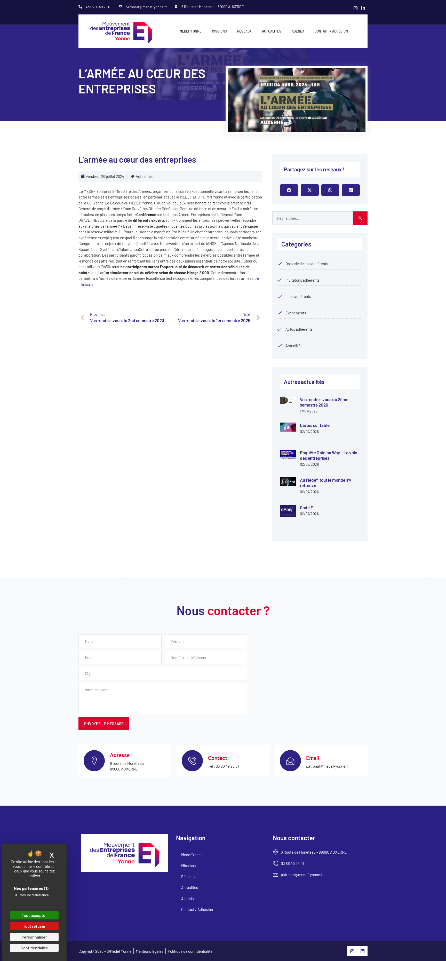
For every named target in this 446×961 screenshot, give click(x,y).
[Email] (290, 760)
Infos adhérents (298, 296)
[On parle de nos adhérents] (279, 264)
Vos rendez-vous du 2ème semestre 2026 (324, 402)
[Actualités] (279, 346)
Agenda (298, 31)
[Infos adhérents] (279, 297)
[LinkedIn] (363, 8)
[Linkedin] (362, 951)
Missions (219, 31)
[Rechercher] (360, 218)
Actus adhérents (299, 329)
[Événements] (279, 313)
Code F (306, 507)
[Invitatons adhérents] (279, 280)
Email (312, 757)
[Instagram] (356, 8)
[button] (289, 190)
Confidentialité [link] (34, 947)
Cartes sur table (315, 425)
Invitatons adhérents (302, 280)
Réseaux (244, 31)
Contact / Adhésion (331, 31)
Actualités (271, 31)
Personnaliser (34, 936)
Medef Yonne (191, 31)
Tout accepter (34, 915)
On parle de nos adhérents (306, 263)
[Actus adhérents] (279, 329)
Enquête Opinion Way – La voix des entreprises (328, 455)
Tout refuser (34, 926)
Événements (295, 313)
